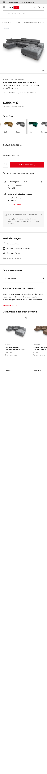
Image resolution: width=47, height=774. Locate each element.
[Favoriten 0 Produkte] (39, 7)
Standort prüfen (14, 205)
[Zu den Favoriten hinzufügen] (5, 165)
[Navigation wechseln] (4, 7)
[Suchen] (5, 13)
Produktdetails (9, 278)
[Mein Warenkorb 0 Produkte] (43, 7)
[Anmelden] (34, 7)
